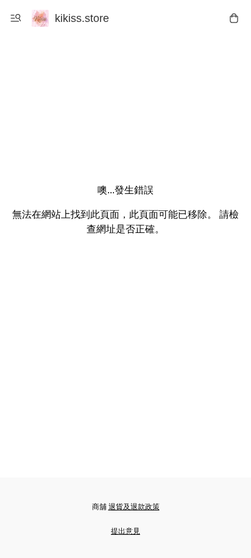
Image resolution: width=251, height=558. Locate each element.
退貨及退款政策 (134, 507)
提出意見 (125, 531)
